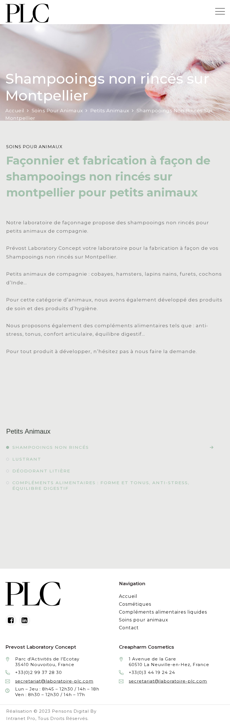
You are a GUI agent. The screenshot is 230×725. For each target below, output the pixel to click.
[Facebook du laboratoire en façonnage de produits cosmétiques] (11, 620)
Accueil (128, 596)
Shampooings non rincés (50, 447)
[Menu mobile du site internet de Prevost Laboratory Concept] (220, 11)
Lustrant (26, 459)
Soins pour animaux (143, 620)
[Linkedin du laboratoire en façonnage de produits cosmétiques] (24, 620)
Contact (129, 627)
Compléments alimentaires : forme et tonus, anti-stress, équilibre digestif (100, 485)
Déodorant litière (41, 471)
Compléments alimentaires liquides (163, 612)
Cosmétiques (135, 604)
